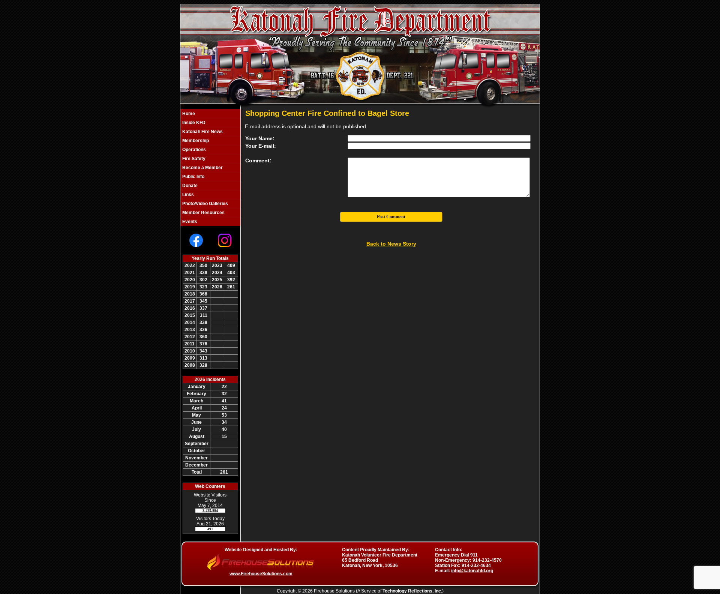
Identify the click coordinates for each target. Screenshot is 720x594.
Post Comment (391, 216)
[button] (210, 122)
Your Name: (259, 138)
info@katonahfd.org (472, 570)
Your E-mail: (260, 146)
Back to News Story (391, 244)
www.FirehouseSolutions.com (261, 573)
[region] (210, 167)
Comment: (258, 161)
